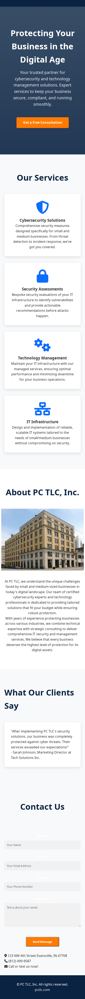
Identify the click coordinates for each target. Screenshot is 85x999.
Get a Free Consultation (42, 122)
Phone (42, 878)
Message (42, 898)
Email (42, 857)
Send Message (42, 942)
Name (42, 836)
